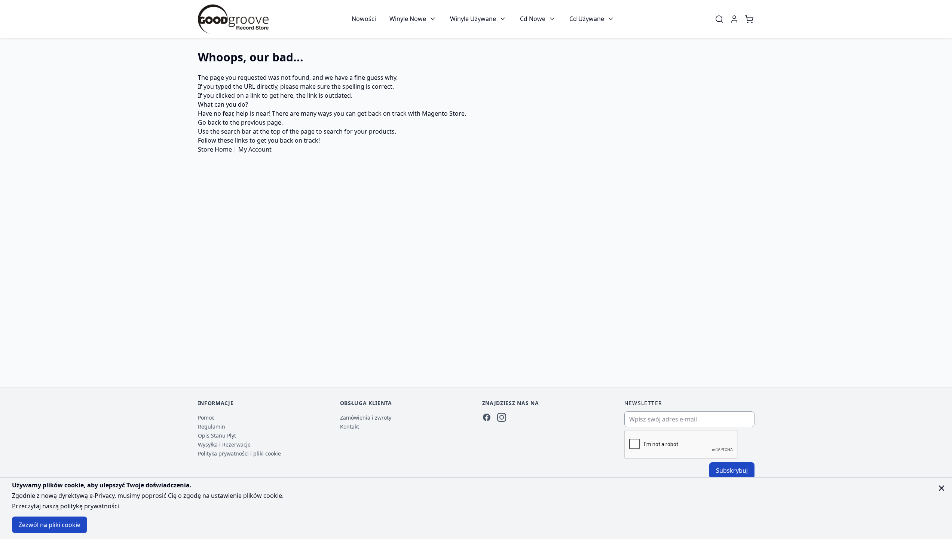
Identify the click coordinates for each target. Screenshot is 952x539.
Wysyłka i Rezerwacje (224, 444)
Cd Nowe (532, 19)
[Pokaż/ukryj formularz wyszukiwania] (719, 19)
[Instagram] (501, 417)
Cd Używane (586, 19)
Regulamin (211, 426)
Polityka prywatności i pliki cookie (239, 453)
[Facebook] (486, 417)
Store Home (215, 149)
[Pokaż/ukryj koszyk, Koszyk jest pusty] (749, 19)
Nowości (364, 19)
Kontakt (349, 426)
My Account (255, 149)
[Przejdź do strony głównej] (233, 19)
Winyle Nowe (407, 19)
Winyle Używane (473, 19)
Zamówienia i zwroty (365, 417)
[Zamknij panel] (941, 488)
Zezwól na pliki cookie (49, 525)
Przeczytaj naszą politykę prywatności (65, 506)
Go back (209, 122)
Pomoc (206, 417)
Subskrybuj (732, 470)
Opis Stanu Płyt (217, 435)
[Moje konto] (734, 19)
